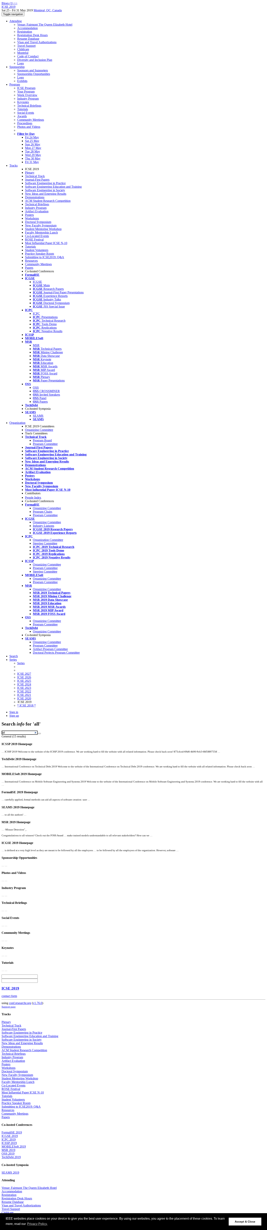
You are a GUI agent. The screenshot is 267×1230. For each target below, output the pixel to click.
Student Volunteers (36, 250)
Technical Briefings (29, 105)
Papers (29, 267)
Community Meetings (30, 119)
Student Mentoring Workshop (43, 229)
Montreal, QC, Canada (48, 10)
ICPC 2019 (9, 1139)
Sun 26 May (32, 144)
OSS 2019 (8, 1153)
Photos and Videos (28, 126)
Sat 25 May (32, 141)
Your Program (26, 91)
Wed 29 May (33, 155)
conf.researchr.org (20, 1003)
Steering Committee (45, 543)
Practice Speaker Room (39, 253)
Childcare (23, 49)
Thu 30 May (32, 158)
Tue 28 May (32, 151)
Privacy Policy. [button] (37, 1223)
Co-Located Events (37, 236)
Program (14, 84)
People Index (33, 497)
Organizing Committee (39, 429)
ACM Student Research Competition (48, 200)
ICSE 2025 (24, 680)
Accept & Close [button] (245, 1221)
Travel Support (26, 45)
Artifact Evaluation (36, 211)
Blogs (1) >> (9, 3)
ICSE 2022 (24, 691)
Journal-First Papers (37, 179)
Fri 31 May (32, 162)
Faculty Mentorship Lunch (41, 232)
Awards (22, 116)
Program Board (42, 440)
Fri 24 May (32, 137)
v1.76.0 (37, 1003)
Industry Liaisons (43, 525)
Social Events (25, 112)
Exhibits (22, 81)
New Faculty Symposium (40, 225)
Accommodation (27, 28)
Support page (9, 1006)
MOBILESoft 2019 (14, 1146)
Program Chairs (42, 511)
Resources (31, 260)
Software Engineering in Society (45, 190)
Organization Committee (48, 539)
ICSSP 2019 (9, 1143)
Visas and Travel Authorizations (36, 42)
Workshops (32, 218)
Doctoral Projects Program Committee (56, 652)
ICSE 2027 (24, 673)
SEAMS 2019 (10, 1172)
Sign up (14, 715)
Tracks (13, 165)
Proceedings (24, 123)
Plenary (29, 172)
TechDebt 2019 (11, 1157)
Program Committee (45, 444)
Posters (29, 215)
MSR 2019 (8, 1150)
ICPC (36, 313)
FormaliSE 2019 (12, 1132)
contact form (9, 996)
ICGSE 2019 (10, 1136)
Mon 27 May (33, 148)
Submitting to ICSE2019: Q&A (44, 257)
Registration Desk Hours (32, 35)
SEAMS (38, 415)
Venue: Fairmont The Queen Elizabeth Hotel (44, 24)
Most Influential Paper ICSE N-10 (46, 243)
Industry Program (28, 98)
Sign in (13, 712)
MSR (36, 345)
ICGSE (37, 281)
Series (21, 663)
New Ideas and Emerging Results (45, 193)
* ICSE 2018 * (26, 705)
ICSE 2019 (10, 988)
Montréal (22, 52)
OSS (36, 387)
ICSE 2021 (24, 695)
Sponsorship (17, 67)
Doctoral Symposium (38, 222)
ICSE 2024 (24, 684)
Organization (17, 422)
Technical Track (35, 176)
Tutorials (22, 109)
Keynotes (23, 102)
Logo (20, 63)
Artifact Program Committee (50, 649)
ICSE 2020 (24, 698)
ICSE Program (26, 88)
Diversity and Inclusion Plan (34, 59)
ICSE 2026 (24, 677)
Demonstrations (34, 197)
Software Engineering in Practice (45, 183)
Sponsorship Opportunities (33, 74)
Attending (15, 21)
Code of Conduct (28, 56)
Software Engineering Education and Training (53, 186)
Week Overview (27, 95)
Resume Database (28, 38)
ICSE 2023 (24, 687)
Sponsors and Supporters (32, 70)
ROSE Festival (34, 239)
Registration (24, 31)
